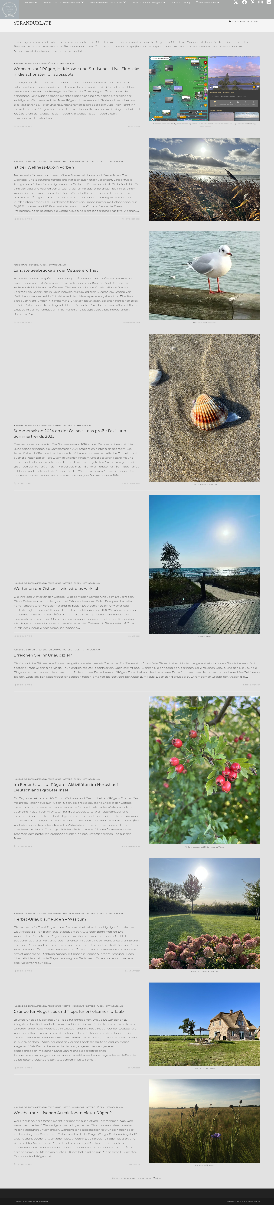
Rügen (51, 63)
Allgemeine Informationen (30, 63)
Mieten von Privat (73, 162)
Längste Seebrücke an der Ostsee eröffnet (56, 270)
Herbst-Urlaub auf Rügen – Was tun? (50, 919)
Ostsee (90, 162)
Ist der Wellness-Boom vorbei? (44, 167)
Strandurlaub (253, 21)
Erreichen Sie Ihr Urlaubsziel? (43, 655)
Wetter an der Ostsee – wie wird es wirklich (57, 588)
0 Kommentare (24, 126)
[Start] (230, 21)
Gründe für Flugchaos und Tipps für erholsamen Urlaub (69, 1011)
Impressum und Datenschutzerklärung (243, 1201)
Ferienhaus (54, 162)
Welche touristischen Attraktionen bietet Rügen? (63, 1112)
